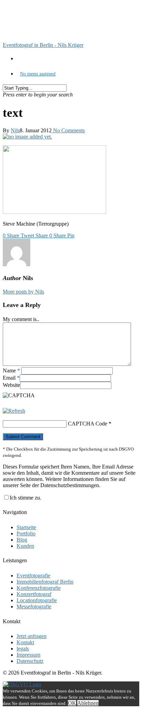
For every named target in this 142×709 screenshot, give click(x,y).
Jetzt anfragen (32, 636)
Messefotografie (34, 606)
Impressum (28, 655)
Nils (15, 130)
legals (23, 648)
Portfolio (26, 533)
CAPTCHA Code (87, 424)
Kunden (25, 546)
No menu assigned (37, 73)
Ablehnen (88, 703)
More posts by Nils (23, 292)
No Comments (68, 130)
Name (11, 370)
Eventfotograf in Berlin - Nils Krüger (43, 45)
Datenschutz (30, 661)
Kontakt (25, 642)
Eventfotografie (33, 575)
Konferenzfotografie (39, 588)
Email (11, 378)
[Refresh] (14, 411)
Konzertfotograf (34, 594)
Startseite (26, 527)
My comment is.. (21, 319)
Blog (22, 540)
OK (72, 703)
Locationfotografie (37, 600)
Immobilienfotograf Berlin (45, 582)
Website (11, 385)
